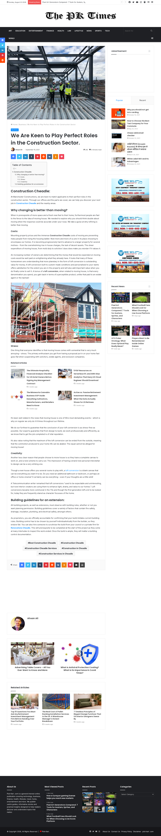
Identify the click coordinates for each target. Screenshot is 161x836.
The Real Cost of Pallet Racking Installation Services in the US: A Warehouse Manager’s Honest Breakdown (55, 716)
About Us (106, 831)
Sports (98, 31)
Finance (50, 31)
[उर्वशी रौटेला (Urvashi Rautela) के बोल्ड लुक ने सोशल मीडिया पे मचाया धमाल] (118, 147)
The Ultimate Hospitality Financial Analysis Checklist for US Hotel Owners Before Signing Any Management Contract (39, 377)
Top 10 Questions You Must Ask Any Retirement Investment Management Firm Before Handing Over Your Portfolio (23, 716)
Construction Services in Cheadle (56, 553)
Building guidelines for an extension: (30, 184)
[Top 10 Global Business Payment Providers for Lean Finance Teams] (111, 802)
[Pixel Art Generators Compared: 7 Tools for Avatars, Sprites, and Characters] (120, 297)
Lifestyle (79, 31)
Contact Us (115, 831)
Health (60, 31)
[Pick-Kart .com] (80, 16)
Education (20, 31)
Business (22, 124)
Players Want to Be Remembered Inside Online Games (140, 342)
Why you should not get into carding (138, 111)
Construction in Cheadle (75, 548)
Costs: (22, 177)
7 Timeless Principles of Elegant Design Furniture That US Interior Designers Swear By (87, 715)
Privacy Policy (126, 831)
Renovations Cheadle (20, 528)
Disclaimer (137, 831)
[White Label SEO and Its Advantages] (118, 162)
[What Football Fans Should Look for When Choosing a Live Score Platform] (141, 297)
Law (69, 31)
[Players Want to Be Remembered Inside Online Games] (141, 331)
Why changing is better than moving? (30, 174)
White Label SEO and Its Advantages (138, 160)
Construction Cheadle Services (41, 548)
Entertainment (36, 31)
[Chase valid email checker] (118, 136)
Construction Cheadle (73, 543)
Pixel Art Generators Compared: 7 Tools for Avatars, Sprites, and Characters (72, 2)
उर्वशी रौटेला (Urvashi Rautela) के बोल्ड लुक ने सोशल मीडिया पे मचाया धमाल (137, 148)
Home (14, 124)
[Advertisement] (56, 591)
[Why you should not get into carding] (118, 113)
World (11, 38)
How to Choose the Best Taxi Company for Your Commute (138, 123)
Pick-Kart (45, 831)
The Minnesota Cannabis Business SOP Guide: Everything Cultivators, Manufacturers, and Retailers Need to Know (40, 399)
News (89, 31)
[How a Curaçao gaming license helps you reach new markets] (87, 795)
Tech (107, 31)
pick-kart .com (147, 831)
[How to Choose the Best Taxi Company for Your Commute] (118, 124)
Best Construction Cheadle (42, 543)
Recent (142, 100)
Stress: (23, 179)
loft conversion (72, 470)
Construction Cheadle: (23, 172)
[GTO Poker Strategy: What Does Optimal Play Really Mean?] (120, 331)
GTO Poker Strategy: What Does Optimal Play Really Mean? (120, 342)
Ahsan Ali (18, 150)
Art (10, 31)
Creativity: (24, 182)
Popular (119, 100)
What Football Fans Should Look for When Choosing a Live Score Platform (141, 309)
